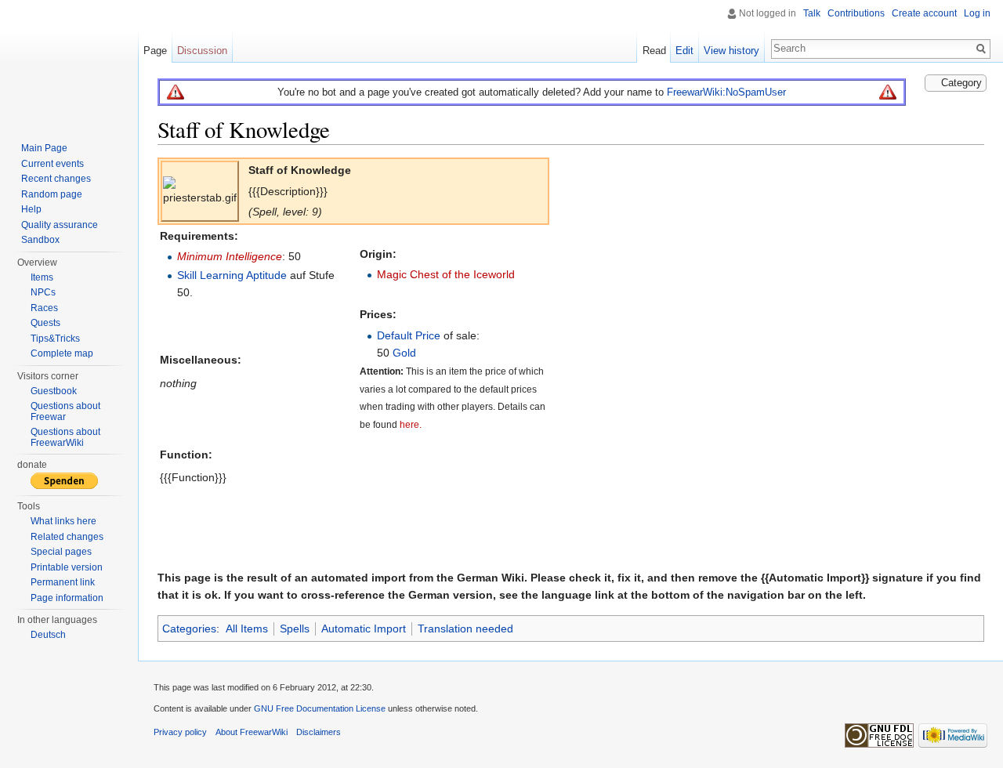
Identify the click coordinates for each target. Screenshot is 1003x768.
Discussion (202, 50)
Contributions (856, 13)
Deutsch (48, 634)
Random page (51, 194)
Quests (45, 322)
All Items (247, 628)
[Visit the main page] (69, 62)
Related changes (67, 536)
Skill (187, 275)
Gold (404, 352)
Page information (67, 597)
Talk (811, 13)
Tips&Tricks (55, 338)
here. (411, 424)
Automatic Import (363, 628)
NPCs (43, 292)
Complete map (62, 353)
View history (731, 50)
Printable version (67, 567)
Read (654, 50)
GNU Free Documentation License (320, 708)
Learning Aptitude (243, 275)
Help (31, 209)
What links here (63, 521)
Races (44, 307)
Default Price (408, 335)
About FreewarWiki (251, 732)
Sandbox (40, 239)
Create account (924, 13)
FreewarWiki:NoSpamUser (726, 92)
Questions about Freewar (65, 411)
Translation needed (465, 628)
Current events (52, 163)
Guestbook (54, 391)
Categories (189, 628)
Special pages (61, 551)
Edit (684, 50)
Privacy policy (180, 732)
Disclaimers (318, 732)
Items (42, 277)
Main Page (44, 148)
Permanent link (63, 582)
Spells (295, 628)
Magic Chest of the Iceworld (446, 274)
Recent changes (56, 178)
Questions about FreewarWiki (65, 437)
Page (155, 50)
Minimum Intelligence (229, 256)
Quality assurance (59, 224)
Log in (977, 13)
